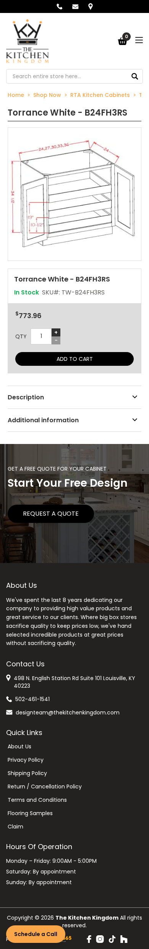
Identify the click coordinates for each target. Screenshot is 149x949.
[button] (74, 194)
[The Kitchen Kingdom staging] (27, 41)
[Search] (135, 76)
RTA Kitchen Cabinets (100, 95)
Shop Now (47, 95)
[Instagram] (100, 939)
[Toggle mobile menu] (139, 40)
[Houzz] (124, 939)
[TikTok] (112, 939)
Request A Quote (51, 513)
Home (16, 95)
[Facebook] (89, 939)
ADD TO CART (75, 359)
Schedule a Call (35, 934)
